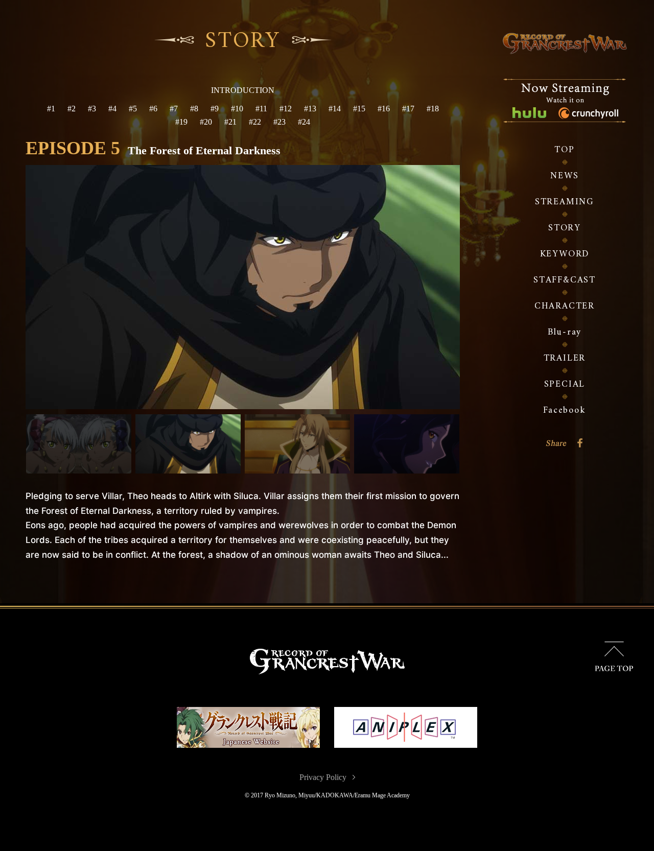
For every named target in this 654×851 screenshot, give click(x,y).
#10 (237, 108)
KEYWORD (565, 254)
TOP (564, 150)
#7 (174, 108)
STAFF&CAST (564, 280)
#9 (215, 108)
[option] (243, 287)
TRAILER (565, 358)
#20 (206, 121)
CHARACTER (564, 306)
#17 (408, 108)
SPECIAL (565, 384)
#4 (112, 108)
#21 (230, 121)
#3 (92, 108)
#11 (261, 108)
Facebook (564, 410)
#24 (304, 121)
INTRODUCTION (242, 90)
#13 (310, 108)
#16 (384, 108)
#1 (51, 108)
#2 (71, 108)
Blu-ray (565, 332)
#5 (133, 108)
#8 (194, 108)
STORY (564, 228)
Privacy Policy (322, 777)
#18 (433, 108)
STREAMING (564, 202)
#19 (181, 121)
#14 (335, 108)
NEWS (564, 176)
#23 (279, 121)
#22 (255, 121)
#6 (153, 108)
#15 (359, 108)
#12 (285, 108)
